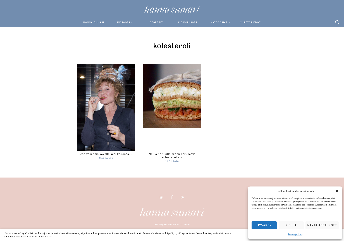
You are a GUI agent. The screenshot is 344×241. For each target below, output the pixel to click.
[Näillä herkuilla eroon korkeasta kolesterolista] (200, 96)
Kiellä (291, 225)
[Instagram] (161, 197)
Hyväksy (264, 225)
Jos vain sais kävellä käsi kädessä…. (106, 154)
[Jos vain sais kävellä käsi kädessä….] (106, 107)
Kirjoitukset (187, 22)
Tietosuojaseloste (295, 234)
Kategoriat (219, 22)
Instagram (125, 22)
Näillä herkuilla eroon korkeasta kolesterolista (172, 155)
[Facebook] (172, 197)
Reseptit (156, 22)
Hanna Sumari (93, 22)
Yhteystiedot (250, 22)
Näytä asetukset (322, 225)
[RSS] (183, 197)
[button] (337, 191)
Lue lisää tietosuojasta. (39, 236)
